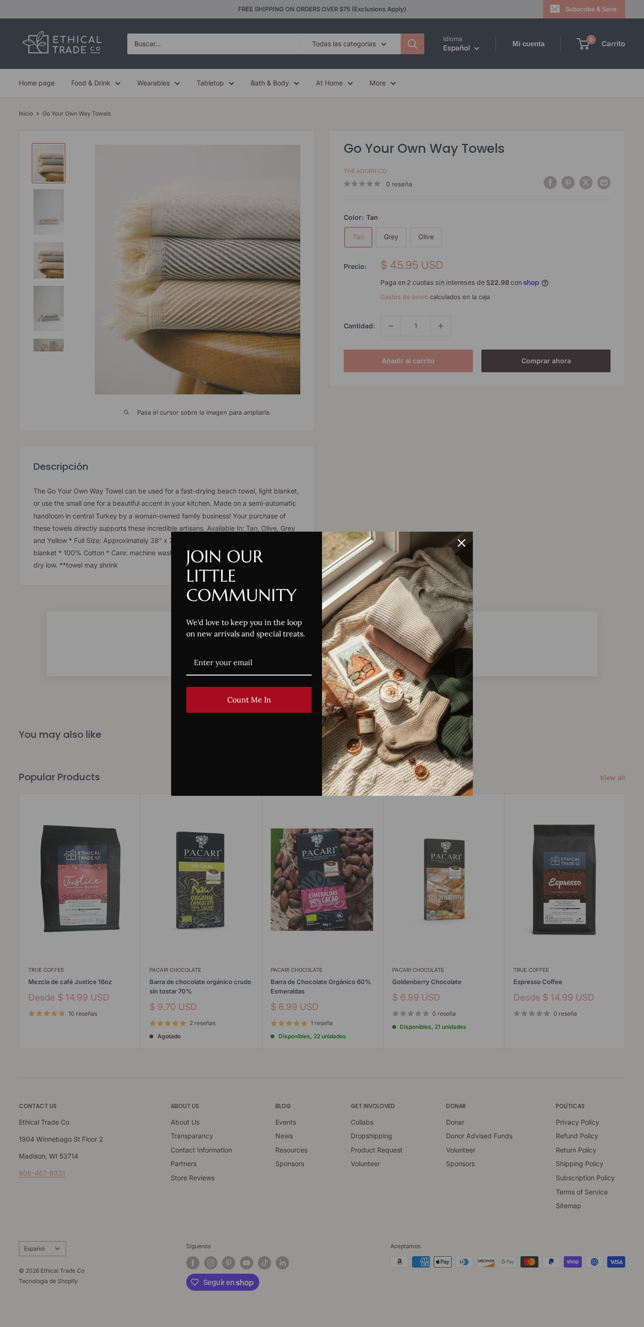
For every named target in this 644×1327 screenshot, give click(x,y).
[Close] (461, 543)
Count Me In (249, 699)
